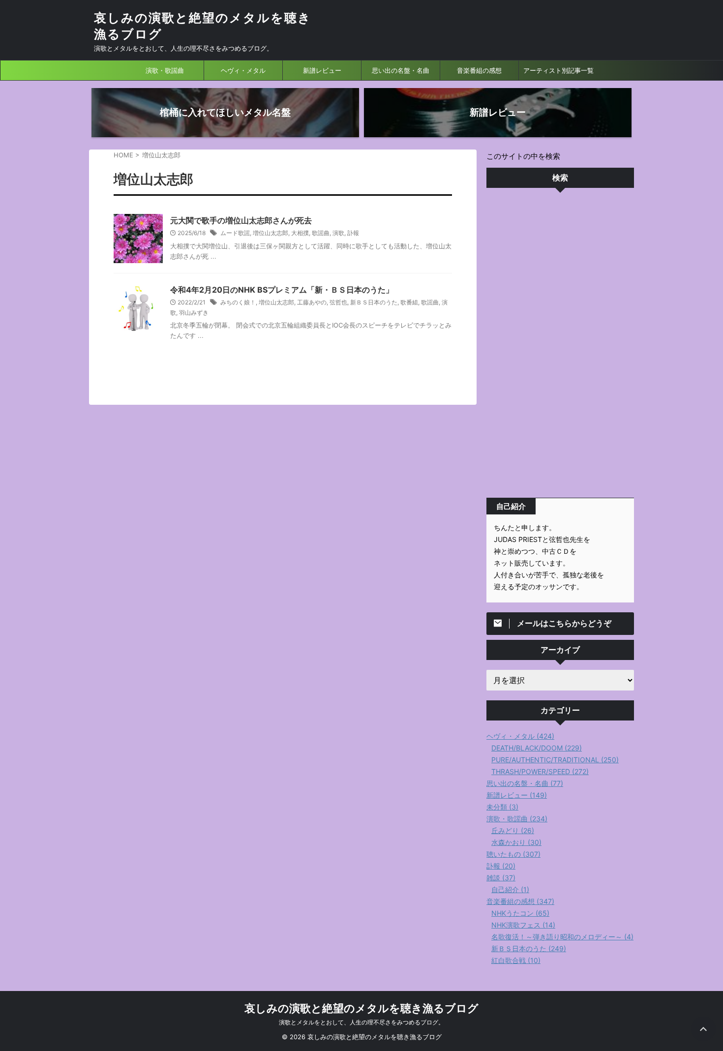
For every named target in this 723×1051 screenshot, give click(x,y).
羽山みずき (194, 312)
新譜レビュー (322, 70)
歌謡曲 (321, 233)
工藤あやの (312, 302)
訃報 (353, 233)
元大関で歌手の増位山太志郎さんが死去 (241, 220)
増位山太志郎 (270, 233)
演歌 (338, 233)
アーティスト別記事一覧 (558, 70)
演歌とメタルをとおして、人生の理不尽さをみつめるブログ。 (361, 1022)
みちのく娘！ (238, 302)
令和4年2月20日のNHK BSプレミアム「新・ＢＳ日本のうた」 (281, 290)
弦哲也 (338, 302)
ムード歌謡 (235, 233)
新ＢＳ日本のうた (373, 302)
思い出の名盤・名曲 (400, 70)
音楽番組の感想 (479, 70)
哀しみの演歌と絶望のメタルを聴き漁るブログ (361, 1008)
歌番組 (409, 302)
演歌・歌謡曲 (165, 70)
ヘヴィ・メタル (243, 70)
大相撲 (300, 233)
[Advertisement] (560, 345)
